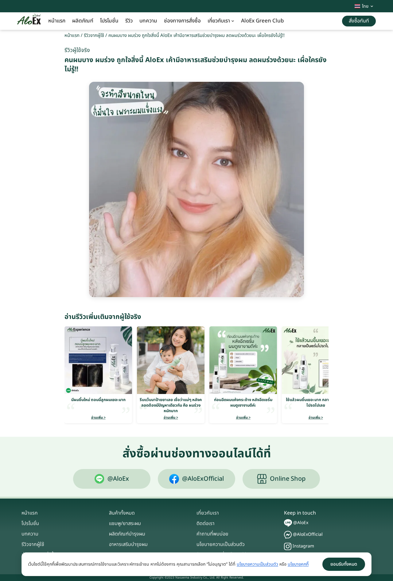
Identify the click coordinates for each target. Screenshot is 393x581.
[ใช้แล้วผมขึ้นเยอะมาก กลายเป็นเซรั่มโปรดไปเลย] (315, 360)
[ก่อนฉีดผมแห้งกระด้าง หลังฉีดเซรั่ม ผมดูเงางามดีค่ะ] (243, 360)
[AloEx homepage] (29, 21)
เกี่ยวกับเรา (219, 21)
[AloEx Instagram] (287, 546)
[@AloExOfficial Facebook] (288, 535)
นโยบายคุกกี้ (298, 564)
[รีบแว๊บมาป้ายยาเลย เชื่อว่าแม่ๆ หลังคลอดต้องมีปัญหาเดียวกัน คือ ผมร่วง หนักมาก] (170, 360)
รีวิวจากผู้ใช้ (94, 35)
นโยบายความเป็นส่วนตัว (220, 544)
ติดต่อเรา (205, 523)
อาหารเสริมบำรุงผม (128, 544)
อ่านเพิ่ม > (98, 418)
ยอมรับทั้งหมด (343, 564)
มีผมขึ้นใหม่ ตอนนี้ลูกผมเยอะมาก (98, 400)
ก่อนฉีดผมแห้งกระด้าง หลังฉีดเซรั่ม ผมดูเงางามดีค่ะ (243, 402)
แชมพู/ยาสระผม (125, 523)
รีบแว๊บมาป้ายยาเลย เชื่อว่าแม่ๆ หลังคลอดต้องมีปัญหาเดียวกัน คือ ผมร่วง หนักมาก (171, 405)
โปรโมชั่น (109, 21)
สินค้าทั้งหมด (122, 513)
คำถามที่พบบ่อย (212, 534)
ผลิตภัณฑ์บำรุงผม (127, 534)
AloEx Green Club (262, 21)
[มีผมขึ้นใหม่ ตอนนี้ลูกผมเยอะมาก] (98, 360)
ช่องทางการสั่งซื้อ (182, 21)
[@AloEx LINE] (288, 523)
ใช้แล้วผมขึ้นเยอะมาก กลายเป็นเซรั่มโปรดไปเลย (316, 402)
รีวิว (129, 21)
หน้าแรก (56, 21)
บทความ (148, 21)
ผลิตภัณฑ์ (82, 21)
